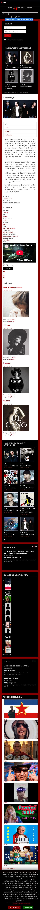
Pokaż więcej (9, 88)
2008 (5, 220)
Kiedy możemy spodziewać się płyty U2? (19, 666)
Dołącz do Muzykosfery (16, 575)
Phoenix (7, 84)
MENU (4, 2)
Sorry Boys (8, 65)
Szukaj (8, 36)
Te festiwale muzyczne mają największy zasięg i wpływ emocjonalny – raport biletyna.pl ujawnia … (18, 554)
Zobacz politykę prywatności (21, 903)
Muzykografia (15, 67)
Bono (5, 508)
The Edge (23, 486)
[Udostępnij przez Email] (4, 271)
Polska (5, 216)
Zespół (5, 212)
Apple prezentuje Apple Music (16, 678)
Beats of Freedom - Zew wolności (27, 509)
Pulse (5, 532)
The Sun (23, 84)
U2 (5, 463)
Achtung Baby (8, 486)
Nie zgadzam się (14, 907)
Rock (5, 224)
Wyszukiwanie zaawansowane (13, 40)
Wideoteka (29, 512)
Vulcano (22, 65)
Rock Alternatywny (9, 228)
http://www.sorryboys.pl (10, 236)
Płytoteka (29, 67)
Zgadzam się (28, 907)
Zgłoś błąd (8, 268)
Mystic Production (8, 232)
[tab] (20, 124)
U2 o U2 (22, 463)
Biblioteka (29, 465)
